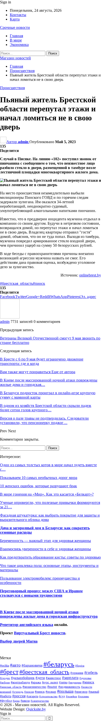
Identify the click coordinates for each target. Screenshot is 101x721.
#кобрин (5, 682)
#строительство (48, 696)
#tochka (4, 665)
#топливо (83, 696)
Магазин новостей (15, 58)
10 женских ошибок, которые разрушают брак (38, 486)
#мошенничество (34, 687)
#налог (52, 687)
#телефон (71, 696)
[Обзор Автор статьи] (10, 317)
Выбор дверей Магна (19, 641)
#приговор (81, 691)
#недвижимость (69, 687)
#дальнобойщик (23, 678)
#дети (40, 678)
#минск (88, 682)
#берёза (79, 665)
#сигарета (32, 696)
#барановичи (32, 665)
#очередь (17, 691)
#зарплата (70, 678)
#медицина (74, 682)
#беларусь (58, 664)
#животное (53, 678)
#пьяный (93, 691)
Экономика (19, 44)
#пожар (51, 691)
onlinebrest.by (90, 275)
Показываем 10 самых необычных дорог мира (38, 478)
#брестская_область (16, 283)
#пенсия (29, 691)
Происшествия (12, 88)
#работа (5, 696)
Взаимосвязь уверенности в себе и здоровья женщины (45, 549)
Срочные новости (15, 27)
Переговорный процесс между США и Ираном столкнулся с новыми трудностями (41, 593)
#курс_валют (50, 682)
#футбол (6, 700)
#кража (36, 682)
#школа (25, 700)
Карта (15, 19)
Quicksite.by (36, 709)
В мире (16, 40)
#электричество (40, 700)
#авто (15, 665)
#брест (9, 671)
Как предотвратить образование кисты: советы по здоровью (50, 557)
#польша (65, 691)
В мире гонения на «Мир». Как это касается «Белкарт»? (47, 494)
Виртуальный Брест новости (39, 633)
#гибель (91, 672)
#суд (62, 696)
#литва (63, 682)
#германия (76, 673)
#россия (18, 696)
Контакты (18, 15)
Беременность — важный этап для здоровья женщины (45, 541)
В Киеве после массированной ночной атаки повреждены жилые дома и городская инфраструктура (49, 614)
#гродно (5, 678)
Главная (16, 36)
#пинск (39, 283)
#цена (16, 700)
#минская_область (11, 686)
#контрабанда (20, 682)
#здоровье (85, 678)
